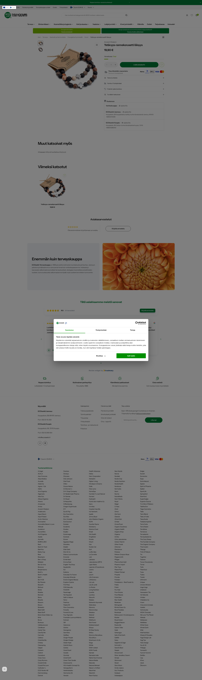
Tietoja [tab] (132, 330)
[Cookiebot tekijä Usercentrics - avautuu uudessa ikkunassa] (137, 323)
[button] (9, 7)
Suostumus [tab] (69, 330)
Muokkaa (99, 356)
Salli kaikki (131, 356)
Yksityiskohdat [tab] (101, 330)
